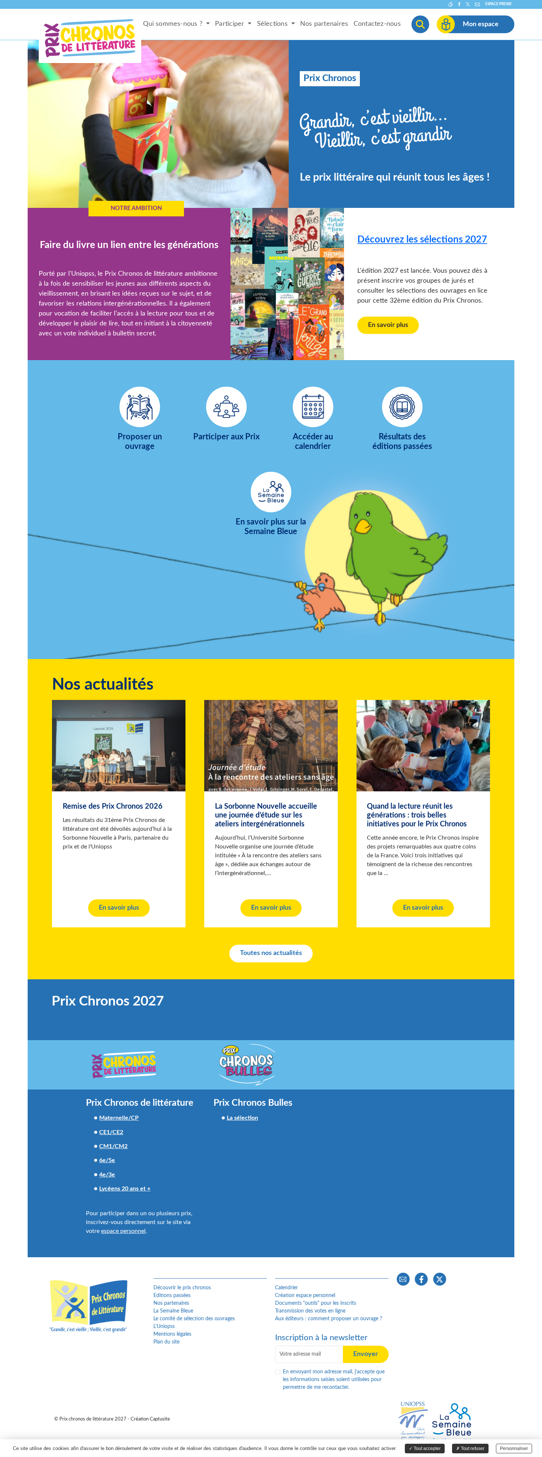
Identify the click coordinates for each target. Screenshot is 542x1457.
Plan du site (166, 1342)
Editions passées (172, 1295)
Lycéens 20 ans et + (124, 1189)
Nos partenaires (324, 24)
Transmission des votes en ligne (310, 1311)
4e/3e (107, 1175)
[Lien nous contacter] (403, 1279)
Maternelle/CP (119, 1118)
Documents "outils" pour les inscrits (315, 1303)
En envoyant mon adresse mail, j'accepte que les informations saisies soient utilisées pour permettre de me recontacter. (334, 1379)
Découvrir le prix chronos (182, 1287)
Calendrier (286, 1287)
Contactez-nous (377, 24)
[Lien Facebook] (421, 1279)
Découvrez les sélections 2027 (422, 239)
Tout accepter (427, 1448)
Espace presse (498, 4)
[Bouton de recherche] (420, 24)
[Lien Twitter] (439, 1279)
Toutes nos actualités (271, 953)
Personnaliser (514, 1448)
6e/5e (107, 1160)
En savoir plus (388, 325)
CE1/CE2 (111, 1132)
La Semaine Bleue (173, 1311)
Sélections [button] (273, 24)
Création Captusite (150, 1419)
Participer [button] (230, 24)
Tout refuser (472, 1448)
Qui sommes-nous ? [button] (173, 24)
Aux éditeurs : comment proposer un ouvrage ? (328, 1318)
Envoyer (365, 1354)
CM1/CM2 (113, 1146)
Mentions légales (172, 1334)
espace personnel (123, 1231)
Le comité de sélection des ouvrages (194, 1318)
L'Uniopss (164, 1326)
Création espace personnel (305, 1295)
